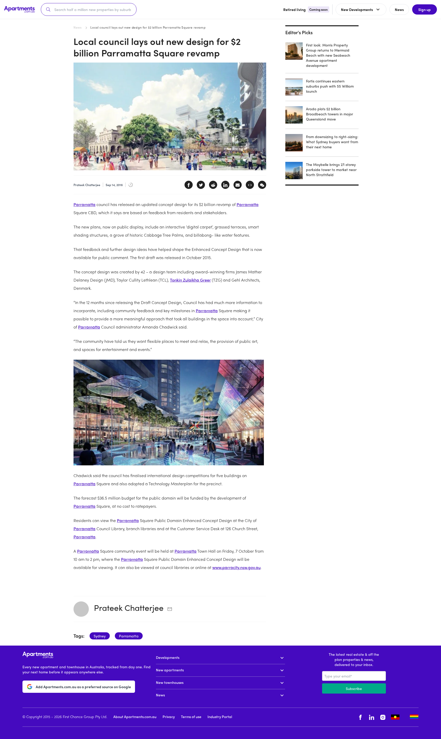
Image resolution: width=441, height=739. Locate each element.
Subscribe (354, 688)
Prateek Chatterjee (129, 607)
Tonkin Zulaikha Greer (190, 280)
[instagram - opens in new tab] (383, 717)
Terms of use (191, 716)
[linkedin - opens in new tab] (372, 717)
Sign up (424, 9)
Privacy (169, 716)
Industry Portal (219, 716)
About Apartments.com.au (134, 716)
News (77, 27)
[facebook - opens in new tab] (360, 717)
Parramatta (84, 204)
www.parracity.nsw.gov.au (236, 567)
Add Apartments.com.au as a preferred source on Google (83, 686)
